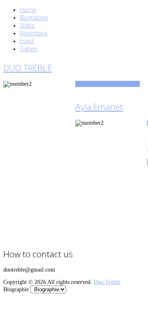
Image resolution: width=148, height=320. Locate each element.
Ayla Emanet (99, 106)
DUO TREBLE (27, 67)
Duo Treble (107, 282)
